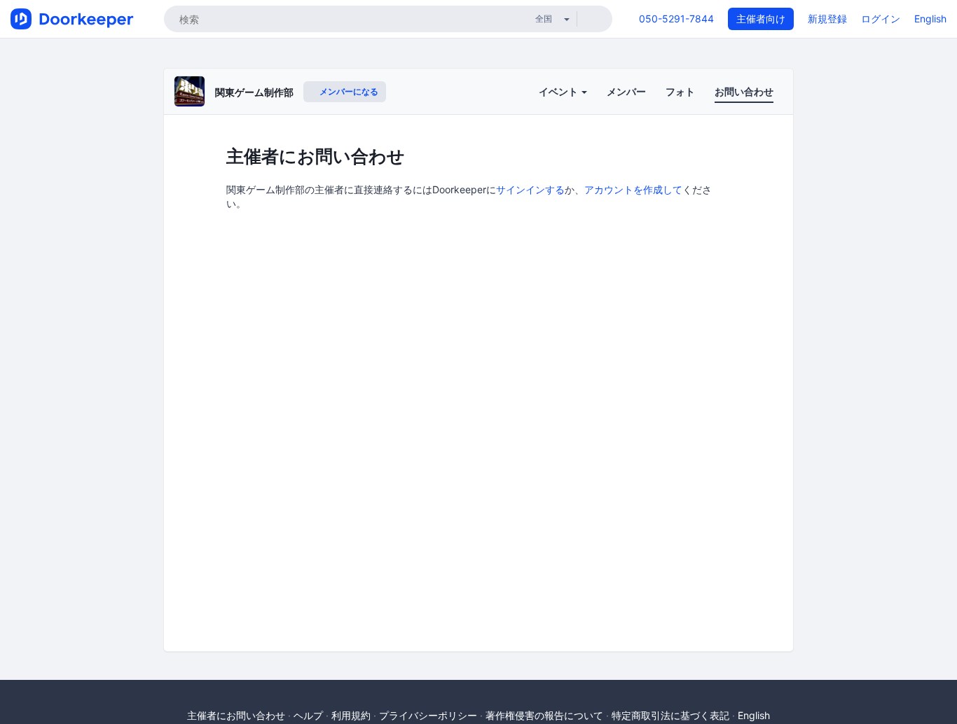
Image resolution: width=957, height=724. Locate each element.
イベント (559, 91)
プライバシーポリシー (428, 715)
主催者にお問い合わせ (236, 715)
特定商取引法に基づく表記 (670, 715)
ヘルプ (308, 715)
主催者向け (760, 19)
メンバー (626, 91)
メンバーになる (347, 91)
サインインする (530, 189)
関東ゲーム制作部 (254, 92)
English (930, 19)
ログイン (880, 19)
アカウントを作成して (633, 189)
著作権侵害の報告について (544, 715)
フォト (680, 91)
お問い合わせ (744, 91)
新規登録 (827, 19)
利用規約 (351, 715)
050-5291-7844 (676, 19)
